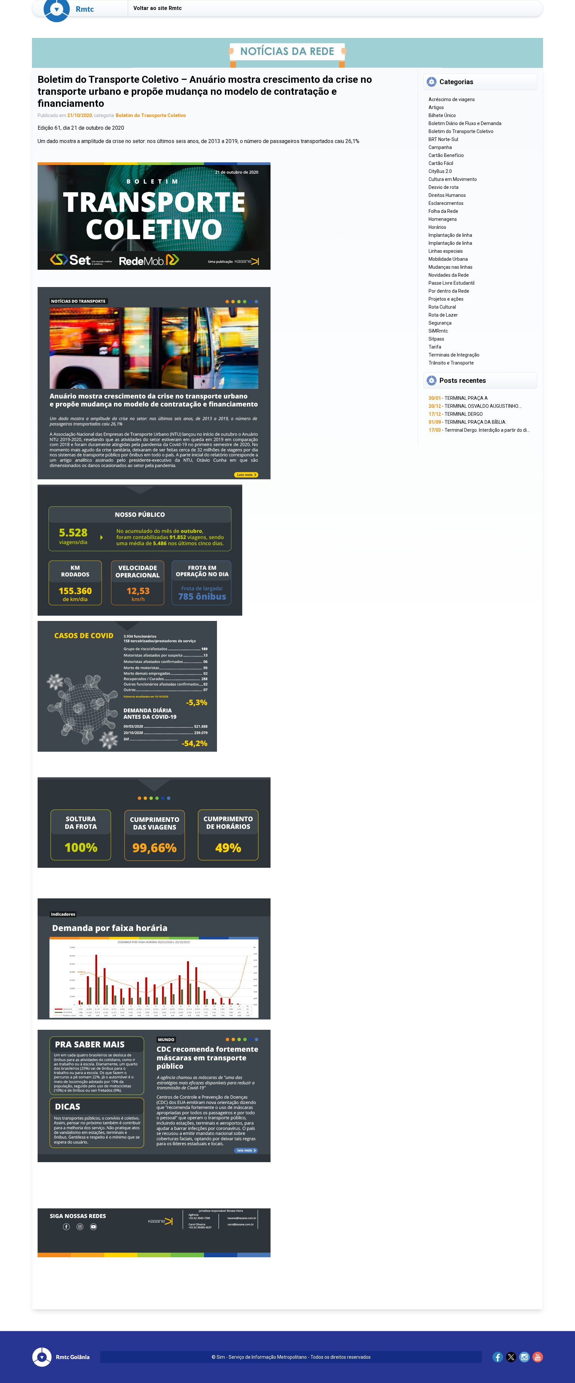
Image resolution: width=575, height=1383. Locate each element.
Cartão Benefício (446, 155)
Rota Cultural (442, 307)
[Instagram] (524, 1357)
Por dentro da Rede (449, 291)
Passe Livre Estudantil (452, 283)
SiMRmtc (438, 331)
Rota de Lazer (443, 315)
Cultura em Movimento (453, 179)
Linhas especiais (446, 251)
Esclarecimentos (446, 203)
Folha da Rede (443, 211)
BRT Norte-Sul (443, 139)
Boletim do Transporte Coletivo (151, 115)
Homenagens (443, 219)
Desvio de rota (444, 187)
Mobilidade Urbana (448, 259)
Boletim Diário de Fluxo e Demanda (465, 123)
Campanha (440, 147)
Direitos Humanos (447, 195)
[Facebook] (497, 1357)
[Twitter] (511, 1357)
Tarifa (435, 347)
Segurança (440, 323)
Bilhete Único (442, 115)
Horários (437, 227)
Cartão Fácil (441, 163)
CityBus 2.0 (440, 171)
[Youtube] (537, 1357)
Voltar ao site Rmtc (157, 8)
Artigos (436, 107)
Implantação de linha (450, 235)
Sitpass (436, 339)
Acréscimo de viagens (452, 99)
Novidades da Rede (449, 275)
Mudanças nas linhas (451, 267)
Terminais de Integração (454, 355)
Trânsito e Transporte (451, 363)
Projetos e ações (446, 299)
